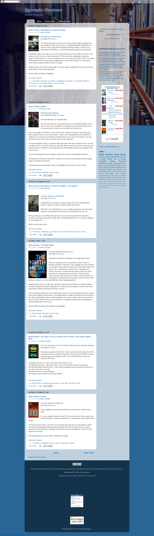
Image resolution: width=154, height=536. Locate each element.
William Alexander (111, 130)
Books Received (65, 21)
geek (117, 173)
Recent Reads (117, 167)
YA (123, 183)
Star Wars (65, 383)
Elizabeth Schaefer (87, 345)
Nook (124, 171)
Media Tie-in (107, 171)
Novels (114, 169)
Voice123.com (91, 476)
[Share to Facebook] (50, 86)
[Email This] (44, 86)
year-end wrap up (115, 179)
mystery (104, 185)
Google (41, 32)
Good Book (52, 81)
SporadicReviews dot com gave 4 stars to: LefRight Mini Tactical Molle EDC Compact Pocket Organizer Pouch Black (112, 59)
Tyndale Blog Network (106, 173)
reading (73, 503)
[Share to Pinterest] (52, 86)
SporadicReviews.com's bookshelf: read (112, 87)
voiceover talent (71, 476)
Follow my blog (77, 506)
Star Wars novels (74, 383)
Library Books (107, 181)
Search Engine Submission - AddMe (12, 535)
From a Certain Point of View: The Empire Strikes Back (59, 345)
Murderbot (64, 232)
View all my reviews (35, 78)
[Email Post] (39, 86)
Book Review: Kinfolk (37, 106)
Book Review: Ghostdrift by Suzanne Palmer (47, 30)
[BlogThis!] (46, 86)
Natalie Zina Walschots (55, 403)
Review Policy (50, 21)
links (113, 171)
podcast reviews (116, 185)
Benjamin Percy (67, 252)
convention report (110, 177)
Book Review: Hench (37, 397)
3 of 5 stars (60, 115)
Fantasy (109, 169)
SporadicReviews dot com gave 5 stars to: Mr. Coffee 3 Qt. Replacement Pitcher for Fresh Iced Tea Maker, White (112, 54)
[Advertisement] (61, 95)
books (80, 501)
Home (31, 21)
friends (117, 177)
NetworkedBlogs (75, 495)
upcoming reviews (104, 179)
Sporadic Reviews (75, 498)
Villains (72, 443)
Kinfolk (43, 113)
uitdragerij (86, 472)
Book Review (36, 172)
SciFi (41, 83)
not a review (120, 159)
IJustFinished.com (120, 163)
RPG (124, 181)
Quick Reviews (118, 181)
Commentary (102, 175)
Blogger (88, 529)
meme (124, 165)
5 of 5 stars (52, 39)
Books (101, 165)
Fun (121, 171)
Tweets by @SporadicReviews (109, 146)
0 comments (32, 86)
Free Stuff (110, 175)
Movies (124, 175)
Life (113, 181)
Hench (43, 403)
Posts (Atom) (41, 457)
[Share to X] (48, 86)
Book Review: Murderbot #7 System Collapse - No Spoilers (53, 186)
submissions (106, 187)
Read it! (86, 81)
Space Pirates (48, 83)
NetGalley (79, 81)
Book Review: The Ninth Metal (41, 245)
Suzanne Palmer (55, 36)
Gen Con (118, 175)
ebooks (118, 165)
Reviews (112, 165)
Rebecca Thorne (115, 94)
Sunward (111, 128)
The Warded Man (111, 183)
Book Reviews (116, 157)
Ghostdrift (44, 36)
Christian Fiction (105, 163)
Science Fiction (33, 83)
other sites (108, 185)
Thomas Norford (113, 117)
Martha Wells (59, 196)
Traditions (119, 183)
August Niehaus (53, 113)
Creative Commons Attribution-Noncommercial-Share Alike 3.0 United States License (95, 469)
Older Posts (89, 453)
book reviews (74, 501)
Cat (33, 81)
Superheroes (64, 443)
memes (106, 165)
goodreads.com (70, 81)
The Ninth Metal (54, 252)
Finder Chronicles (41, 81)
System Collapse (46, 196)
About (39, 21)
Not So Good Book (105, 167)
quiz (120, 177)
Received (101, 177)
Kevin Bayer (49, 469)
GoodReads (60, 81)
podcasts (117, 171)
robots (124, 177)
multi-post (123, 173)
